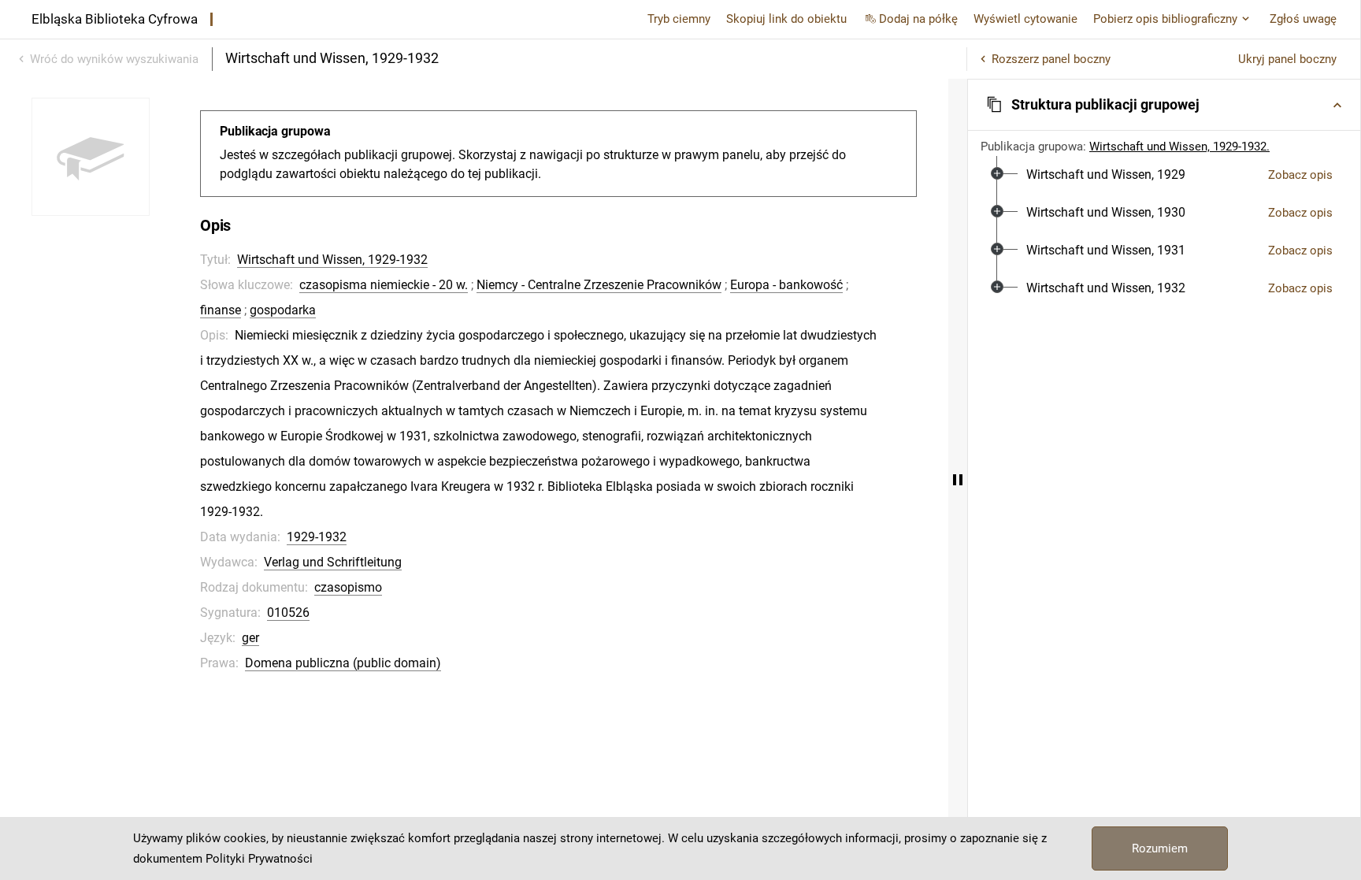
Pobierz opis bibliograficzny (1165, 19)
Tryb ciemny (678, 19)
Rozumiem (1160, 848)
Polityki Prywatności (259, 859)
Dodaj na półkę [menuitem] (918, 19)
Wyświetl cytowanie (1025, 19)
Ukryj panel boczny (1287, 59)
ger (250, 637)
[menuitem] (1106, 175)
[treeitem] (1164, 175)
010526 (288, 612)
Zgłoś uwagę (1303, 19)
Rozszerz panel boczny (1051, 59)
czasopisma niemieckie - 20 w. (383, 284)
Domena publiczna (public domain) (343, 662)
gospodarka (283, 310)
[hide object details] (957, 479)
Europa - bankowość (786, 284)
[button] (1164, 105)
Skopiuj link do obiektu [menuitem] (786, 19)
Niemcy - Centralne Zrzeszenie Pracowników (599, 284)
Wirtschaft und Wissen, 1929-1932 (332, 259)
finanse (220, 310)
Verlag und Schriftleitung (333, 562)
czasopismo (348, 587)
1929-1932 (317, 536)
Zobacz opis (1300, 175)
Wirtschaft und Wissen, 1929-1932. (1179, 146)
